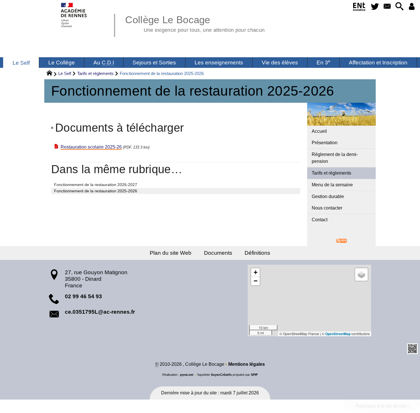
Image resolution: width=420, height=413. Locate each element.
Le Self (64, 73)
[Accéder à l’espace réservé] (411, 6)
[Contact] (387, 6)
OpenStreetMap (338, 333)
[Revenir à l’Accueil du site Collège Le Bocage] (74, 15)
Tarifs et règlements (95, 73)
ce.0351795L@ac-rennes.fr (100, 312)
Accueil (319, 131)
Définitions (257, 253)
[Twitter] (375, 6)
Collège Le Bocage (195, 23)
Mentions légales (246, 364)
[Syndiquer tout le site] (341, 240)
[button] (399, 6)
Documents (218, 253)
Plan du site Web (170, 253)
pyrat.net (186, 374)
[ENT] (359, 7)
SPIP (254, 374)
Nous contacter (327, 207)
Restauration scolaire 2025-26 (91, 147)
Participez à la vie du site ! (382, 406)
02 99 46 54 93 (83, 296)
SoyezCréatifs (221, 374)
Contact (319, 219)
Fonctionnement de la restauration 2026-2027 (95, 184)
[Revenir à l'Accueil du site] (52, 74)
